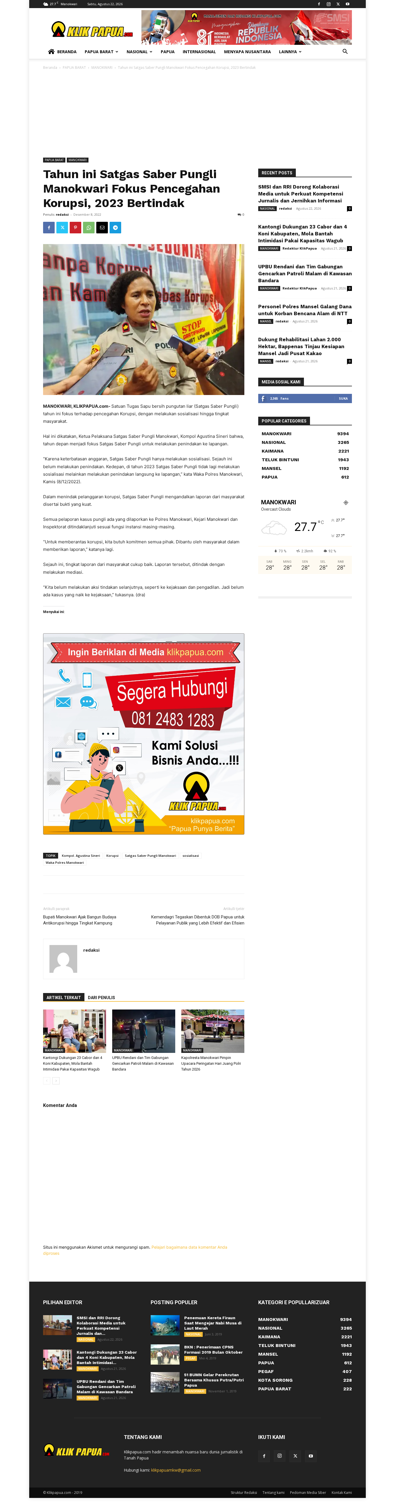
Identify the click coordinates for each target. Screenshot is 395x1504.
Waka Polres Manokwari (65, 862)
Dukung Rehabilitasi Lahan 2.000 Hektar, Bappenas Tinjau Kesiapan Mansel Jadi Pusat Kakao (301, 346)
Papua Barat (99, 51)
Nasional (137, 51)
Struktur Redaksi (244, 1492)
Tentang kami (274, 1492)
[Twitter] (338, 4)
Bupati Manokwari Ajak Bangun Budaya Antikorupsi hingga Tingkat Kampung (79, 920)
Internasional (199, 51)
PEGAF (190, 1358)
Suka (343, 398)
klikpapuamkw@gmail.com (176, 1470)
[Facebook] (319, 4)
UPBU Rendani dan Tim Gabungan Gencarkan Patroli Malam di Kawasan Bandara (143, 1063)
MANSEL (266, 321)
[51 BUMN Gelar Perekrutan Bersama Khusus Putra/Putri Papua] (165, 1382)
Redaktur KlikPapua (300, 248)
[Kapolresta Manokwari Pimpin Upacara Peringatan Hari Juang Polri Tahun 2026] (212, 1031)
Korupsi (112, 855)
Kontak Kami (342, 1492)
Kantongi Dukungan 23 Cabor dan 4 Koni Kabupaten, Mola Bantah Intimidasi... (107, 1357)
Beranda (67, 51)
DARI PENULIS (101, 997)
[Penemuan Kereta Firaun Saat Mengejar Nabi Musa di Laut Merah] (165, 1325)
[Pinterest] (75, 227)
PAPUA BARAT (74, 67)
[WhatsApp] (89, 227)
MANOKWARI (101, 67)
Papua (168, 51)
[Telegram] (115, 227)
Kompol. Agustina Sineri (81, 855)
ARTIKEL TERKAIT (64, 997)
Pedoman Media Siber (308, 1492)
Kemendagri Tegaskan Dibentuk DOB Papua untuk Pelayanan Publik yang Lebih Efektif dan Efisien (197, 920)
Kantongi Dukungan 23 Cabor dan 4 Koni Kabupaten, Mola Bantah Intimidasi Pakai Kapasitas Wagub (72, 1063)
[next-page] (56, 1080)
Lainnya (288, 51)
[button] (345, 52)
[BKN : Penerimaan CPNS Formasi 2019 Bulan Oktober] (165, 1354)
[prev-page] (46, 1080)
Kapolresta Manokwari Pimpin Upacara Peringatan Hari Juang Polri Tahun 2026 (211, 1063)
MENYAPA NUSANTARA (247, 51)
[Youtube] (347, 4)
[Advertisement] (197, 114)
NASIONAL (267, 208)
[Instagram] (328, 4)
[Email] (102, 227)
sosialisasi (190, 855)
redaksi (62, 214)
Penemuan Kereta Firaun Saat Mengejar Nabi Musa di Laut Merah (212, 1322)
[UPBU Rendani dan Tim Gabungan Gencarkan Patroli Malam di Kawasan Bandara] (143, 1031)
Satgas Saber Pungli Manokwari (150, 855)
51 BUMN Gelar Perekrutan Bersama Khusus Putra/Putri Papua (214, 1379)
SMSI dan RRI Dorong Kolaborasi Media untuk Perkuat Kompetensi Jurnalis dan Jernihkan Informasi (300, 194)
